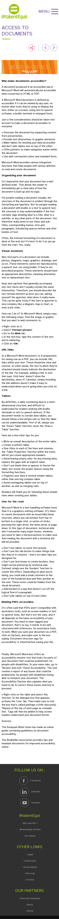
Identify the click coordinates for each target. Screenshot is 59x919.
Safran (30, 910)
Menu (44, 11)
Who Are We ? (30, 823)
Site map (30, 873)
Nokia (30, 904)
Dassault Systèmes (30, 898)
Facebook (35, 780)
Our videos (30, 835)
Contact (30, 879)
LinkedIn (35, 791)
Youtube (35, 802)
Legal (30, 854)
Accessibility (30, 867)
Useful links (30, 860)
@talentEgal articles (30, 829)
